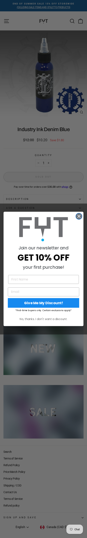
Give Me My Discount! (43, 303)
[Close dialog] (79, 216)
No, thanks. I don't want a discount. (43, 319)
